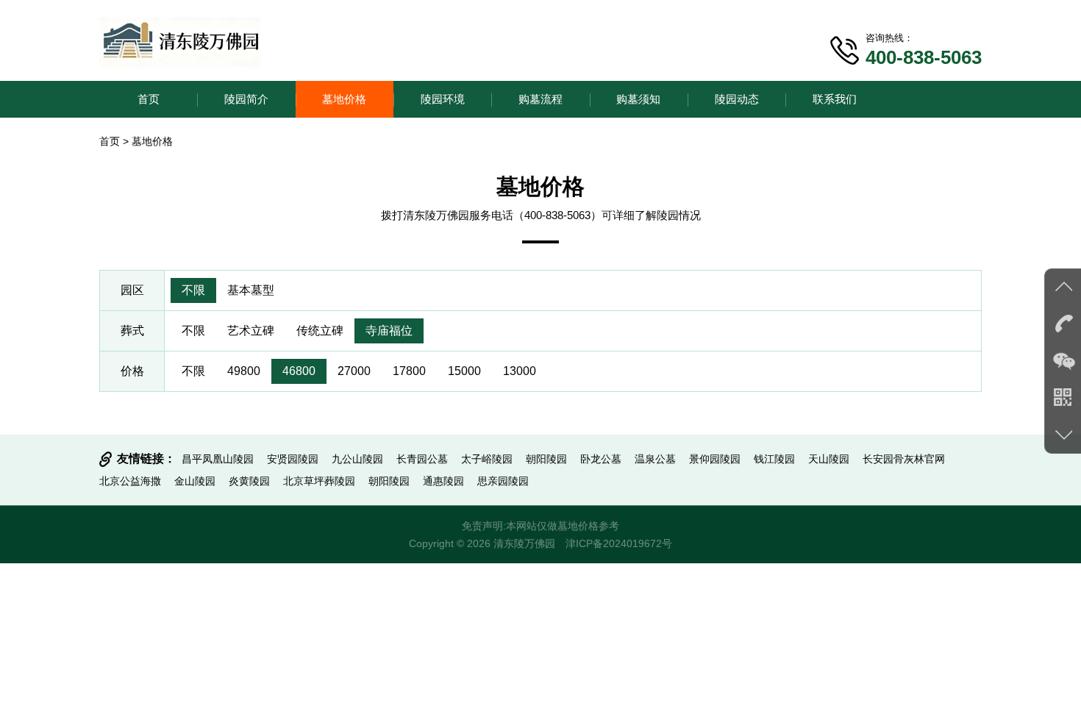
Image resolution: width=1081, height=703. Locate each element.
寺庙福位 (389, 330)
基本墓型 (250, 290)
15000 (464, 371)
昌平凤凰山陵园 (218, 459)
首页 (149, 99)
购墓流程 (540, 99)
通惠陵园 (443, 481)
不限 (193, 290)
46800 (298, 371)
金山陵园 (194, 481)
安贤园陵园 (292, 459)
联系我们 (835, 99)
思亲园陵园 (503, 481)
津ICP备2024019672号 (619, 543)
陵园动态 (737, 99)
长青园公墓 (422, 459)
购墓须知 (638, 99)
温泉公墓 (655, 459)
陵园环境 (443, 99)
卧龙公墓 (600, 459)
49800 (243, 371)
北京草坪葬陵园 (319, 481)
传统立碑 (319, 330)
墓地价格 (344, 99)
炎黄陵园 (249, 481)
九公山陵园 (357, 459)
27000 (354, 371)
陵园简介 (246, 99)
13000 (519, 371)
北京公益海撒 (130, 481)
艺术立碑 (250, 330)
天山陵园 (828, 459)
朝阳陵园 (546, 459)
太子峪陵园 (487, 459)
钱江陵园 (774, 459)
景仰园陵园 (715, 459)
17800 (409, 371)
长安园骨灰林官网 (904, 459)
